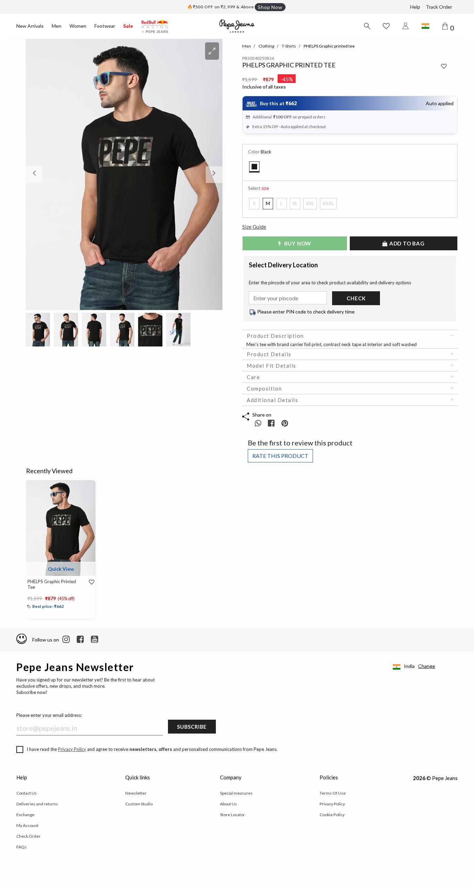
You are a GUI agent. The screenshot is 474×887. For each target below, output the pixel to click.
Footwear (104, 26)
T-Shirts (289, 46)
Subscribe (192, 726)
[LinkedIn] (66, 639)
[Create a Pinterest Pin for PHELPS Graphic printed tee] (284, 423)
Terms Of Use (333, 793)
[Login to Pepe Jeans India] (405, 26)
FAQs (21, 847)
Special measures (236, 793)
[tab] (350, 335)
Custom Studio (139, 803)
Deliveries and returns (37, 803)
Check (356, 298)
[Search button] (366, 26)
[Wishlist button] (386, 26)
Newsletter (135, 793)
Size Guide (254, 227)
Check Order (28, 836)
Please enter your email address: (49, 715)
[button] (40, 174)
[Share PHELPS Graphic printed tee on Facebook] (272, 423)
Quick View (61, 569)
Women (77, 26)
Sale (128, 26)
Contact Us (26, 793)
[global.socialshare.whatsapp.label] (258, 423)
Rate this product (280, 455)
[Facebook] (80, 639)
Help (415, 7)
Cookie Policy (332, 814)
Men (56, 26)
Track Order (439, 7)
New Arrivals (30, 26)
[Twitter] (94, 639)
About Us (228, 803)
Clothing (266, 46)
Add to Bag (406, 243)
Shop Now (270, 7)
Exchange (25, 814)
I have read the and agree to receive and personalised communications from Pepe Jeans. (152, 749)
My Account (27, 825)
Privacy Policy (72, 749)
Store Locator (232, 814)
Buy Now (297, 243)
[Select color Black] (254, 167)
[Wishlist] (89, 582)
